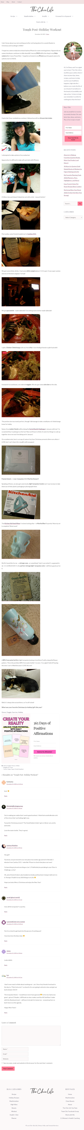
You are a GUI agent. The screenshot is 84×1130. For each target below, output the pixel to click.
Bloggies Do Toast (8, 767)
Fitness (13, 765)
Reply (5, 796)
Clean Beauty (70, 1101)
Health (44, 16)
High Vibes (13, 1104)
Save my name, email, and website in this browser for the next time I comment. (28, 1063)
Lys (8, 975)
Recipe (13, 16)
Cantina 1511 (31, 234)
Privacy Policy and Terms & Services (48, 1125)
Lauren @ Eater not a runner (16, 922)
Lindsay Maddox (12, 845)
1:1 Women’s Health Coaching (70, 1118)
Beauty (14, 1108)
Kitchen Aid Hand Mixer (12, 523)
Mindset (14, 1111)
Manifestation (28, 16)
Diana (47, 34)
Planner (13, 1118)
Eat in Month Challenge (37, 429)
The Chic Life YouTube (70, 1108)
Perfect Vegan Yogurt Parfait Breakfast (13, 769)
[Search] (80, 204)
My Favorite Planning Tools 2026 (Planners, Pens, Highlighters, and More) (72, 177)
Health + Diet (14, 1115)
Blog (8, 2)
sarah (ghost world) (13, 897)
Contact (19, 2)
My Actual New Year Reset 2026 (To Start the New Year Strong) (73, 192)
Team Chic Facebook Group (70, 1111)
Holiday (20, 712)
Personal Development (63, 16)
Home (2, 2)
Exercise (14, 712)
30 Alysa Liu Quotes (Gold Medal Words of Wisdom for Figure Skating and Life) (73, 169)
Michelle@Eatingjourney (15, 806)
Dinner (4, 712)
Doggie (9, 712)
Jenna (8, 951)
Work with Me (41, 22)
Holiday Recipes (14, 1098)
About (13, 2)
